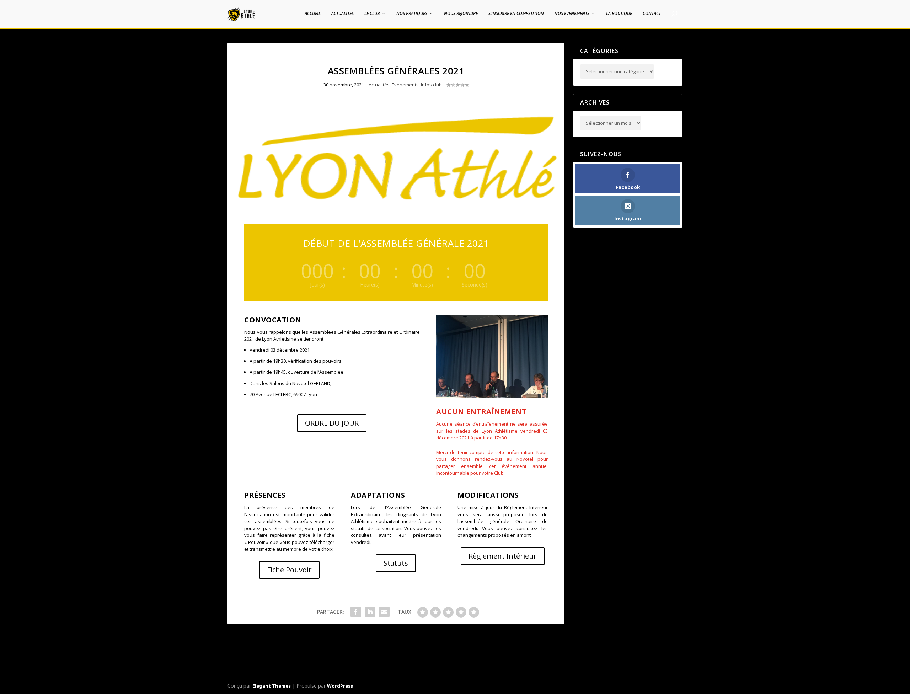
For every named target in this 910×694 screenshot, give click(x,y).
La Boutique (619, 13)
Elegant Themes (271, 686)
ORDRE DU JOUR (332, 423)
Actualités (342, 13)
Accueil (313, 13)
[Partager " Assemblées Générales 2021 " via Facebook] (356, 612)
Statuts (396, 563)
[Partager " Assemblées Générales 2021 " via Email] (384, 612)
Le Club (372, 13)
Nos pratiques (411, 13)
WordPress (340, 686)
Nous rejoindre (461, 13)
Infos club (431, 84)
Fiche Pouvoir (289, 570)
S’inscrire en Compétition (516, 13)
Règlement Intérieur (503, 556)
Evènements (405, 84)
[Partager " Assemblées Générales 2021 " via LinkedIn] (370, 612)
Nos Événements (572, 13)
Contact (652, 13)
